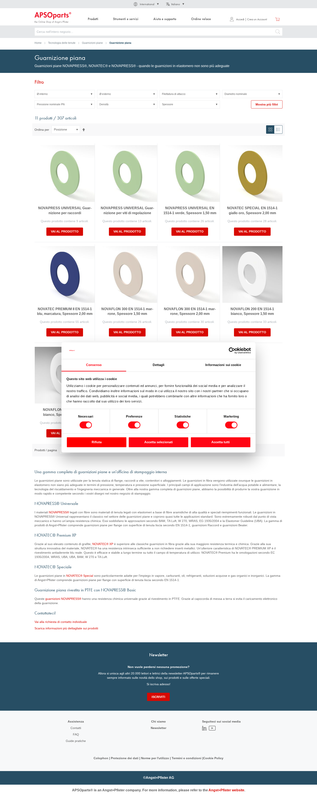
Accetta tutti (220, 442)
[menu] (150, 19)
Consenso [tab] (94, 365)
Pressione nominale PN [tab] (51, 104)
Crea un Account (257, 19)
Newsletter (158, 728)
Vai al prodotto (64, 231)
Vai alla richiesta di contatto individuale (61, 622)
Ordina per (42, 129)
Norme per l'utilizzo (155, 758)
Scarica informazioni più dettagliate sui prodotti (66, 628)
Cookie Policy (213, 758)
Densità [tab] (103, 104)
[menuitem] (93, 19)
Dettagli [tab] (159, 365)
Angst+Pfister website (226, 790)
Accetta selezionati (158, 442)
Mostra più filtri (267, 104)
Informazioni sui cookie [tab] (223, 365)
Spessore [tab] (167, 104)
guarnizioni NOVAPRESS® (63, 598)
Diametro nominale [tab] (235, 94)
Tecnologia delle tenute (61, 42)
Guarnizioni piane (92, 42)
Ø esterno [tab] (105, 94)
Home (38, 42)
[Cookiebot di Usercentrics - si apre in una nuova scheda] (232, 350)
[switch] (134, 425)
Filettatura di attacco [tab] (173, 94)
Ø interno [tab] (42, 94)
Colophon (101, 758)
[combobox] (158, 32)
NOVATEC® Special (79, 575)
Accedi (240, 19)
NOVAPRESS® (59, 512)
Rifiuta (97, 442)
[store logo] (53, 17)
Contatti (76, 728)
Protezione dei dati (124, 758)
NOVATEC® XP (102, 544)
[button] (146, 4)
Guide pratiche (76, 741)
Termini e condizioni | (187, 758)
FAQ (76, 734)
